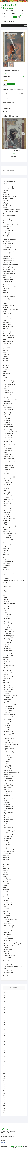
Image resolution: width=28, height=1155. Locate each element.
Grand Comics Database (16, 1146)
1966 (4, 1001)
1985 (4, 1037)
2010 (4, 1084)
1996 (4, 1058)
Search (15, 17)
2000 (4, 1065)
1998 (4, 1062)
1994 (4, 1054)
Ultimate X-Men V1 (18, 93)
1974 (4, 1016)
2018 (4, 1099)
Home (4, 169)
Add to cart (11, 84)
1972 (4, 1013)
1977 (4, 1022)
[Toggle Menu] (25, 25)
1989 (4, 1045)
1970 (4, 1009)
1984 (4, 1035)
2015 (4, 1094)
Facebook (3, 1142)
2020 (4, 1103)
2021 (4, 1105)
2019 (4, 1101)
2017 (4, 1097)
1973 (4, 1014)
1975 (4, 1018)
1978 (4, 1024)
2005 (4, 1075)
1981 (4, 1030)
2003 (7, 93)
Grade (5, 76)
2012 (4, 1088)
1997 (4, 1060)
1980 (4, 1028)
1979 (4, 1026)
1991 (4, 1048)
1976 (4, 1020)
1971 (4, 1011)
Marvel (11, 89)
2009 (4, 1082)
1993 (4, 1052)
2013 (4, 1090)
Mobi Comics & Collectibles (8, 7)
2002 (4, 1069)
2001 (4, 1067)
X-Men (4, 91)
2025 (4, 1112)
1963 (4, 996)
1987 (4, 1041)
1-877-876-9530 (4, 1129)
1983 (4, 1033)
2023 (4, 1109)
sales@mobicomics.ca (6, 1128)
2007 (4, 1079)
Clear (23, 76)
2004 (4, 1073)
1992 (4, 1050)
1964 (4, 998)
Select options (14, 156)
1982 (4, 1031)
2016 (4, 1095)
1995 (4, 1056)
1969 (4, 1007)
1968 (4, 1005)
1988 (4, 1043)
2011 (4, 1086)
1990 (4, 1047)
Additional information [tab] (8, 102)
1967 (4, 1003)
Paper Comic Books (18, 89)
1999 (4, 1063)
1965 (4, 999)
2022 (4, 1107)
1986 (4, 1039)
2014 (4, 1092)
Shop (7, 169)
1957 (4, 992)
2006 (4, 1077)
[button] (22, 34)
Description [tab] (6, 99)
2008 (4, 1080)
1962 (4, 994)
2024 (4, 1111)
